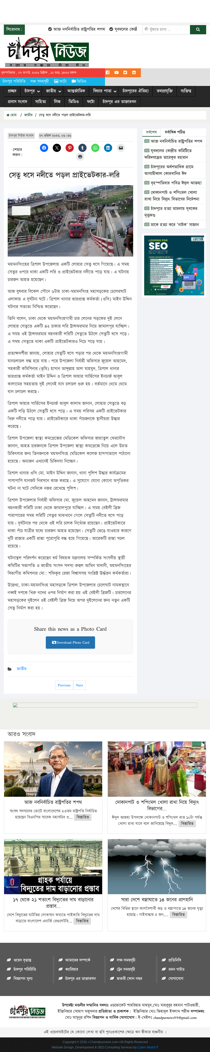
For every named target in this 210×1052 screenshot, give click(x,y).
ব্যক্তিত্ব (186, 91)
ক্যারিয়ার (71, 969)
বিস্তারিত (83, 817)
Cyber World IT (148, 1047)
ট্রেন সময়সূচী (126, 969)
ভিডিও (81, 81)
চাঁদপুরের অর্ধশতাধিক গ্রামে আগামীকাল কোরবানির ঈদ (168, 170)
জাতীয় (51, 91)
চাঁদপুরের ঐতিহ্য (136, 91)
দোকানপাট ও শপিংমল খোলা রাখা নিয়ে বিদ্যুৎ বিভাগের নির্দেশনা (171, 196)
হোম (13, 115)
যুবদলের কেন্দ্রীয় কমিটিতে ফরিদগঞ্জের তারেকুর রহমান (168, 154)
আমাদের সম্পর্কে (77, 960)
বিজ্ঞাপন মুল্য (23, 979)
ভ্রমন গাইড (176, 969)
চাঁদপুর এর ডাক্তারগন (119, 102)
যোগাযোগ (176, 979)
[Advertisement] (93, 11)
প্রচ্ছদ (12, 91)
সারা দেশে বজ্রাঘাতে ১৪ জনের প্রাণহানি (157, 899)
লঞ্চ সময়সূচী (39, 81)
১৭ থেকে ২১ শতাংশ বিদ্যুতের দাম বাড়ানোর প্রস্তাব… (53, 903)
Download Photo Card (73, 642)
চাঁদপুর (30, 91)
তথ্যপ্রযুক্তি (165, 91)
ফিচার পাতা (102, 91)
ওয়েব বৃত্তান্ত (22, 960)
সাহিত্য (40, 102)
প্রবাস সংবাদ (17, 102)
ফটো (63, 81)
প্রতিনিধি (175, 960)
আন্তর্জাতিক (76, 91)
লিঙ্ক (57, 102)
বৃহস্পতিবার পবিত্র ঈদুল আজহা (175, 183)
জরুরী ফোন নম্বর (129, 979)
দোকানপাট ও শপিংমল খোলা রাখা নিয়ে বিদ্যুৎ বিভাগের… (157, 805)
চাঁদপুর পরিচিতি (14, 81)
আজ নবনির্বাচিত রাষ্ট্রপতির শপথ (69, 29)
